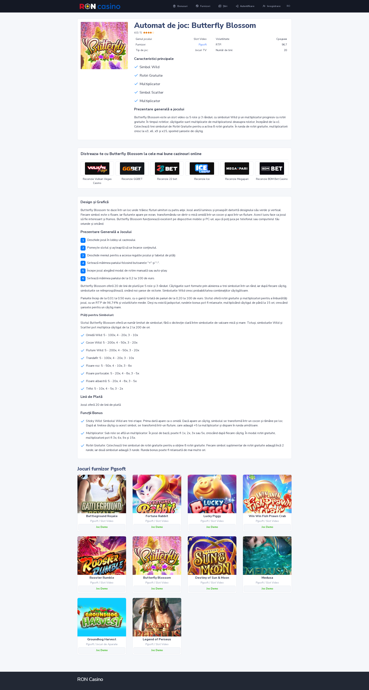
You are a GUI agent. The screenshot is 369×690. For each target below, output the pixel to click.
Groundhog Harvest (101, 639)
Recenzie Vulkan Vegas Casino (97, 181)
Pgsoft (203, 44)
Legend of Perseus (157, 639)
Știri (225, 6)
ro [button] (288, 6)
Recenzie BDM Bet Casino (272, 179)
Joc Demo (102, 527)
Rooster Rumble (102, 578)
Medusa (267, 578)
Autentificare (247, 6)
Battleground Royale (102, 516)
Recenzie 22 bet (167, 179)
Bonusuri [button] (182, 6)
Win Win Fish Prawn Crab (267, 516)
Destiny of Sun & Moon (212, 578)
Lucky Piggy (212, 516)
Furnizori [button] (205, 6)
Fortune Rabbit (157, 516)
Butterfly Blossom (157, 578)
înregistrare (274, 6)
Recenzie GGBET (132, 179)
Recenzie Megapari (236, 179)
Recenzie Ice (202, 179)
